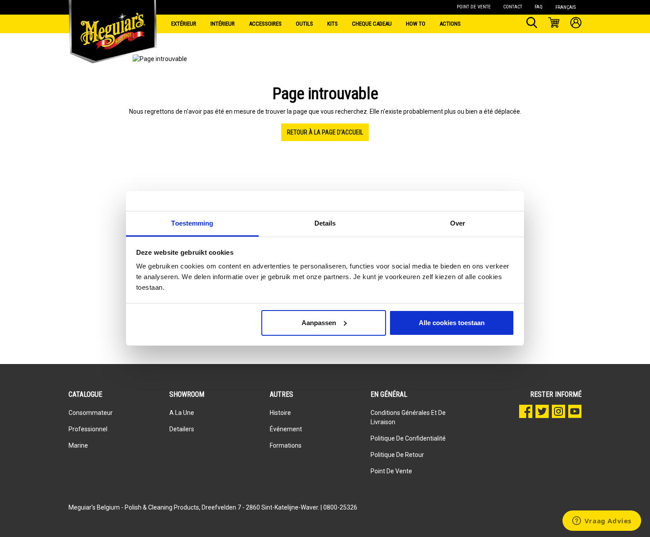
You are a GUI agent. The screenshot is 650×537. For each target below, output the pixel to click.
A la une (181, 412)
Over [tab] (457, 223)
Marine (78, 445)
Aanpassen (319, 322)
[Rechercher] (531, 23)
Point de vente (391, 471)
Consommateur (91, 412)
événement (286, 429)
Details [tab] (325, 223)
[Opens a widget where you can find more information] (601, 521)
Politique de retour (397, 454)
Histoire (280, 412)
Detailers (181, 429)
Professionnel (88, 429)
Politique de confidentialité (408, 438)
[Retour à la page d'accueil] (113, 22)
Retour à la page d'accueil (325, 132)
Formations (286, 445)
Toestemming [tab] (192, 223)
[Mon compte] (575, 23)
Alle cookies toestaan (452, 322)
